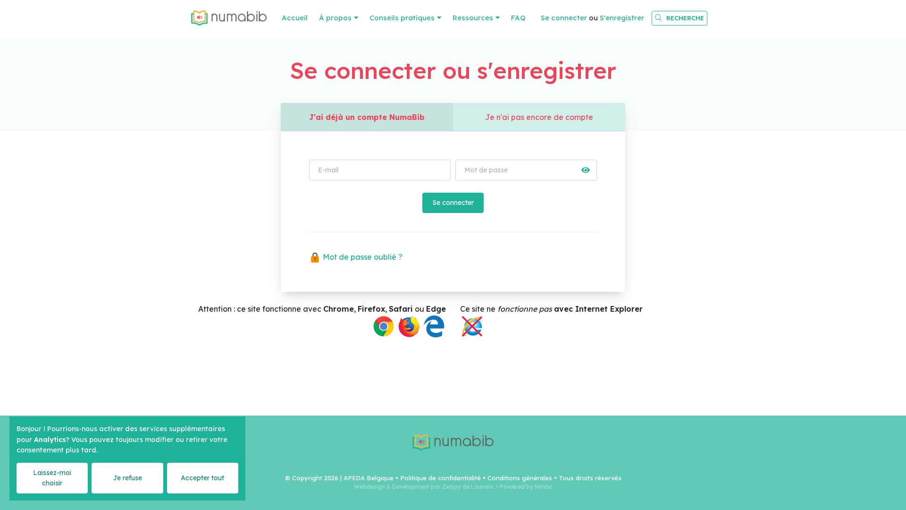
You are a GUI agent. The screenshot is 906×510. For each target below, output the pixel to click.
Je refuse (127, 478)
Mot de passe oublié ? (362, 257)
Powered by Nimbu (526, 486)
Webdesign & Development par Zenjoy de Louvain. (424, 486)
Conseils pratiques (402, 17)
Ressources (473, 17)
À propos (335, 17)
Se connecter (564, 17)
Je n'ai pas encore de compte (539, 117)
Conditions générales (519, 478)
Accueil (295, 17)
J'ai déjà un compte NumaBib (367, 117)
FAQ (518, 17)
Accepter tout (202, 478)
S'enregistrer (622, 17)
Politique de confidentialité (440, 478)
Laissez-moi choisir (52, 477)
